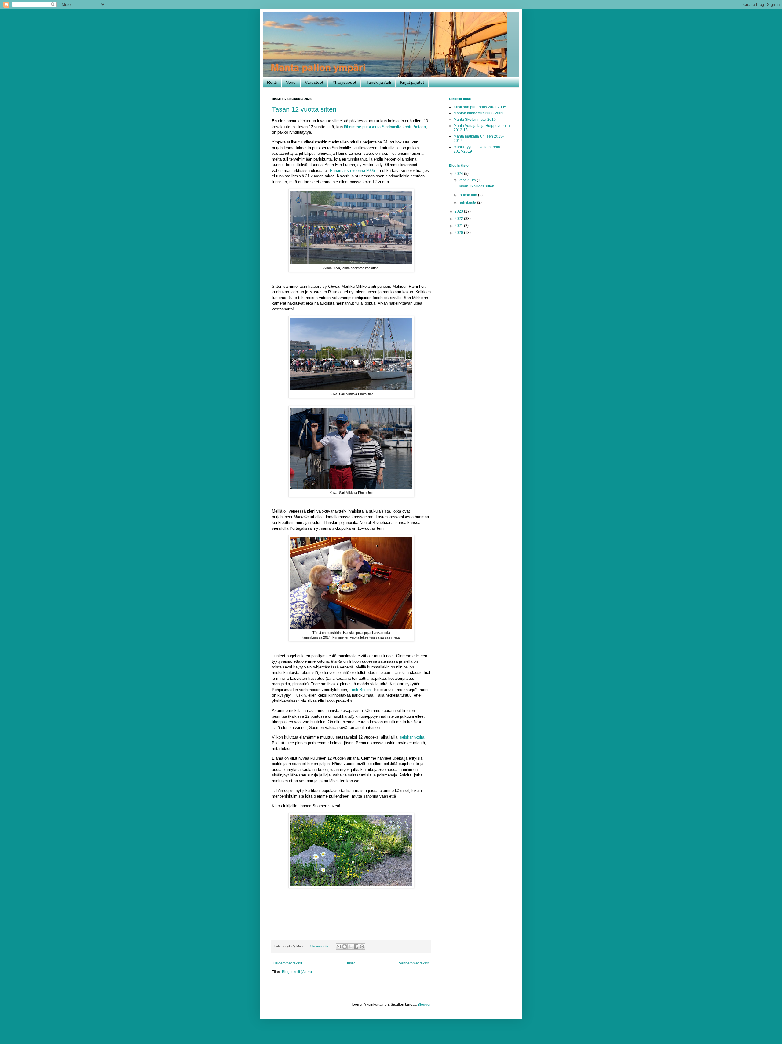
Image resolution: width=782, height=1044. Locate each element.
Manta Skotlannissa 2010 (475, 119)
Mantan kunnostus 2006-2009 (478, 113)
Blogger (424, 1004)
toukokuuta (468, 195)
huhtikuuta (468, 202)
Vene (291, 82)
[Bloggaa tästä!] (345, 946)
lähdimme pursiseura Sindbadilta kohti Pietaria (385, 126)
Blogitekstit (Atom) (297, 972)
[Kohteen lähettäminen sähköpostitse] (339, 946)
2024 (459, 174)
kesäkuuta (468, 180)
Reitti (272, 82)
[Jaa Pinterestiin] (362, 946)
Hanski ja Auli (378, 82)
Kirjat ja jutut (412, 82)
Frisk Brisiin (360, 689)
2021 (459, 226)
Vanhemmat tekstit (414, 963)
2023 (459, 211)
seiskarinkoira (412, 737)
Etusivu (351, 963)
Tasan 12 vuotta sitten (304, 109)
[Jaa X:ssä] (350, 946)
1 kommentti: (320, 946)
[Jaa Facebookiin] (356, 946)
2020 (459, 233)
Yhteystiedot (344, 82)
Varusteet (314, 82)
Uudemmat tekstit (287, 963)
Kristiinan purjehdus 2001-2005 (480, 107)
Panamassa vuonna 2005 (352, 170)
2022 (459, 219)
